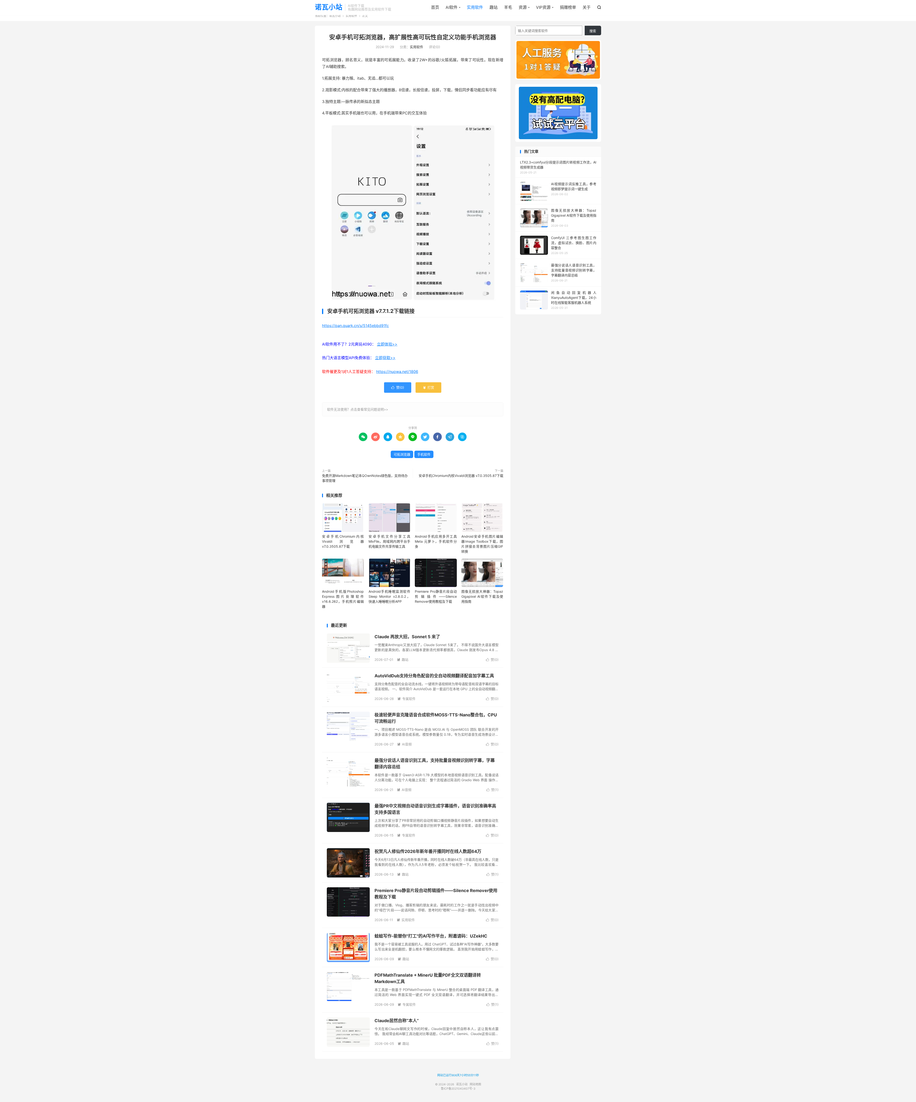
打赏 (428, 387)
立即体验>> (387, 344)
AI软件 (452, 7)
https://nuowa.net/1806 (397, 371)
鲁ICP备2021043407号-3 (458, 1088)
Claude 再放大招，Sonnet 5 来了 (407, 636)
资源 (523, 7)
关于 (587, 7)
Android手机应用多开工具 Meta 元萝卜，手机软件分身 (436, 541)
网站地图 (475, 1084)
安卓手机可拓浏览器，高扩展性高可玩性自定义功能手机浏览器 (412, 37)
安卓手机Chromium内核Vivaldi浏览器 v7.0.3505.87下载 (461, 476)
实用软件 (475, 7)
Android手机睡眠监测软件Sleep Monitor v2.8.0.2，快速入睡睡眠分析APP (389, 596)
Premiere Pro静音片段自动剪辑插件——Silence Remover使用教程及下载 (436, 596)
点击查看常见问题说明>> (369, 409)
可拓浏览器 (402, 454)
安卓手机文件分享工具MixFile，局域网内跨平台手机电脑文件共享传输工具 (389, 541)
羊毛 (508, 7)
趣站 (493, 7)
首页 (435, 7)
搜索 (592, 31)
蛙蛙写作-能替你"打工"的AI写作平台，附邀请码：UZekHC (431, 936)
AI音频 (404, 744)
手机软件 (424, 454)
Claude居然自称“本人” (397, 1020)
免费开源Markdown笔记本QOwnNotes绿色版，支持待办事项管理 (365, 478)
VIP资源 (543, 7)
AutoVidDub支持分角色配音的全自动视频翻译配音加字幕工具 (434, 675)
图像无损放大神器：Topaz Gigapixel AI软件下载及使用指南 (482, 596)
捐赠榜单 (568, 7)
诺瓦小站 (329, 7)
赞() (397, 387)
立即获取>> (385, 357)
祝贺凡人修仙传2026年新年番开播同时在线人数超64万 (428, 851)
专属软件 (406, 699)
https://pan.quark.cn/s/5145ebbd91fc (355, 325)
